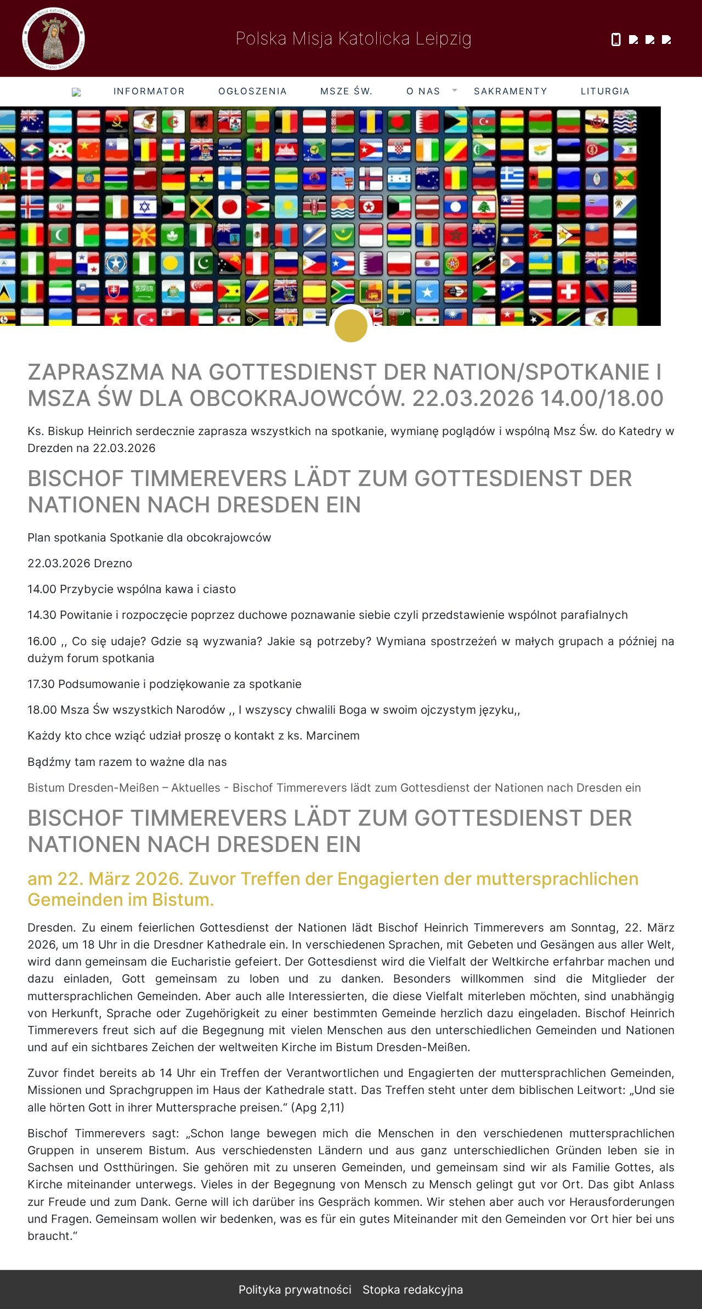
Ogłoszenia (252, 91)
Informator (149, 91)
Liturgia (605, 91)
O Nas (423, 91)
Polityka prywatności (295, 1289)
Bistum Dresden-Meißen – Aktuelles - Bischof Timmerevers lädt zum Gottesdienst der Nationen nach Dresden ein (334, 787)
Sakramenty (511, 91)
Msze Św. (346, 91)
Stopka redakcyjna (413, 1289)
